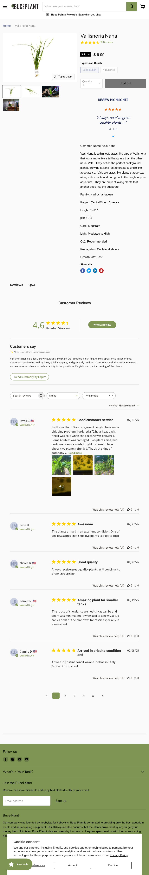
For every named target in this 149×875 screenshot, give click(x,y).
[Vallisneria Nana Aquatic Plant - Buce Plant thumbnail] (12, 91)
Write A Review (102, 324)
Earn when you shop (89, 14)
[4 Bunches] (109, 74)
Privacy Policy (119, 855)
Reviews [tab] (16, 285)
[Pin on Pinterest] (101, 270)
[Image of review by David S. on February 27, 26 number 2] (83, 465)
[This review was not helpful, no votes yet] (135, 509)
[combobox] (84, 6)
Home (7, 25)
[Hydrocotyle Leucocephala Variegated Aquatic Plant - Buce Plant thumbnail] (11, 105)
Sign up (60, 801)
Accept (72, 865)
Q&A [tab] (32, 285)
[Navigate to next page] (102, 696)
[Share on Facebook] (82, 270)
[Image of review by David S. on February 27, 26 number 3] (104, 465)
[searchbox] (23, 395)
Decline (113, 865)
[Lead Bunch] (90, 74)
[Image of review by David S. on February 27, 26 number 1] (61, 465)
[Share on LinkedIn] (95, 270)
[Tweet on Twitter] (89, 270)
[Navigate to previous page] (46, 696)
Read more (75, 452)
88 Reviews (106, 42)
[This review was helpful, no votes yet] (128, 509)
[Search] (131, 6)
